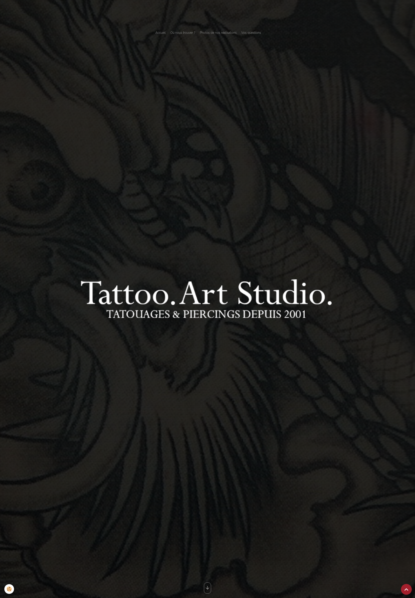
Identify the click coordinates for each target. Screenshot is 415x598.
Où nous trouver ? (182, 32)
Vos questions (251, 32)
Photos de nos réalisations (218, 32)
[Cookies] (9, 589)
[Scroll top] (406, 589)
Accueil (160, 32)
